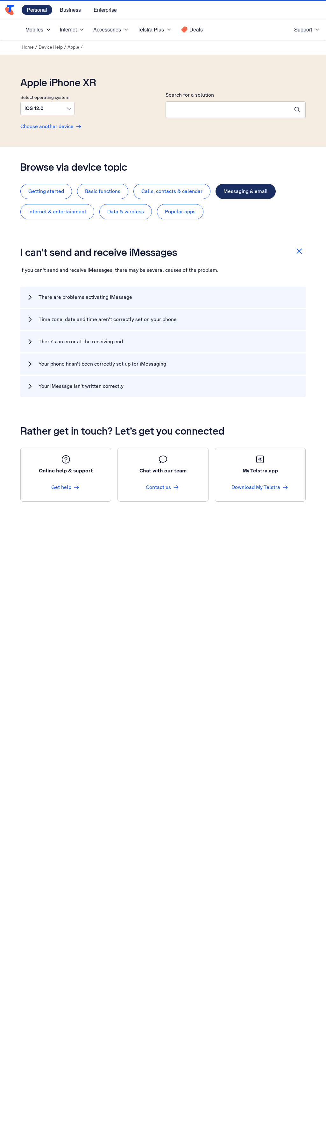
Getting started (46, 191)
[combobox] (228, 110)
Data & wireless (125, 211)
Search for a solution (190, 95)
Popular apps (180, 211)
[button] (47, 108)
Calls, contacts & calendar (171, 191)
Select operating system (44, 97)
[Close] (299, 251)
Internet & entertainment (57, 211)
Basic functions (102, 191)
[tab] (46, 191)
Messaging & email (245, 191)
